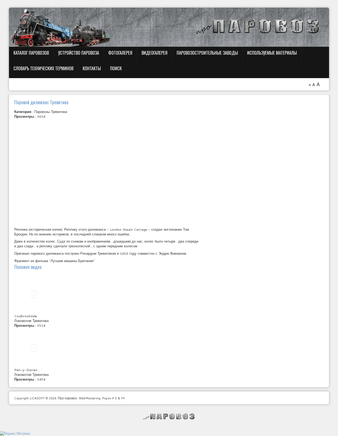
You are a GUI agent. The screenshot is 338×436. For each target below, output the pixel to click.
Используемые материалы (272, 52)
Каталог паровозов (31, 52)
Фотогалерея (120, 52)
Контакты (92, 68)
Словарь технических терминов (43, 68)
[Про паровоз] (169, 416)
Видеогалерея (154, 52)
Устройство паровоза (78, 52)
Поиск (116, 68)
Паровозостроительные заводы (207, 52)
